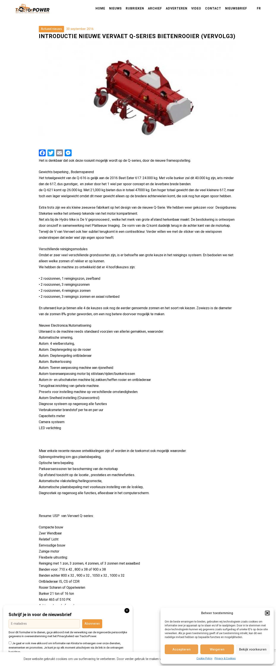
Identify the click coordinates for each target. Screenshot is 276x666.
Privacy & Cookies (225, 658)
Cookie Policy (204, 658)
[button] (267, 613)
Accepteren (181, 649)
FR (259, 8)
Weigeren (217, 649)
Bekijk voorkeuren (253, 649)
